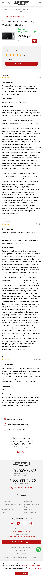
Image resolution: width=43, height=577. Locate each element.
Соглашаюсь (21, 573)
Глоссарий (28, 501)
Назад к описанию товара (16, 16)
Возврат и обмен (8, 509)
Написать (21, 452)
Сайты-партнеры (30, 512)
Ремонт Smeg (7, 507)
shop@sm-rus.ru (21, 531)
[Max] (18, 523)
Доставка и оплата (9, 499)
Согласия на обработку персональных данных (27, 569)
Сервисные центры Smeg (11, 504)
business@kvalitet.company (21, 536)
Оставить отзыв (21, 64)
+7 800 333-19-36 (21, 480)
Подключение (7, 501)
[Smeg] (21, 3)
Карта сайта (21, 553)
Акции (26, 499)
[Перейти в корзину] (39, 3)
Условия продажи (21, 550)
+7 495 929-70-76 (21, 470)
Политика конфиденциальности (21, 547)
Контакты (28, 509)
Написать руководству (21, 542)
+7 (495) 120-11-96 (21, 444)
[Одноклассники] (24, 523)
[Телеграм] (31, 523)
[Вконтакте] (12, 523)
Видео (26, 507)
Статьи (4, 512)
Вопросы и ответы (31, 504)
